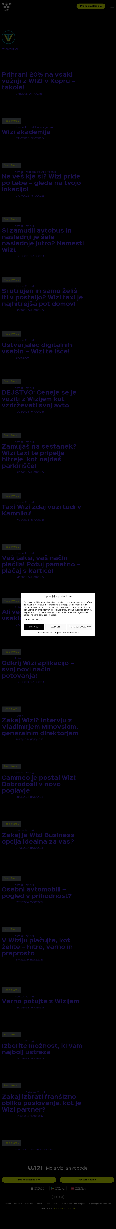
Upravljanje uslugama (34, 619)
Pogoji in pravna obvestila (66, 633)
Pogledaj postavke (80, 627)
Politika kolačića (44, 633)
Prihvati (33, 627)
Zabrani (55, 627)
